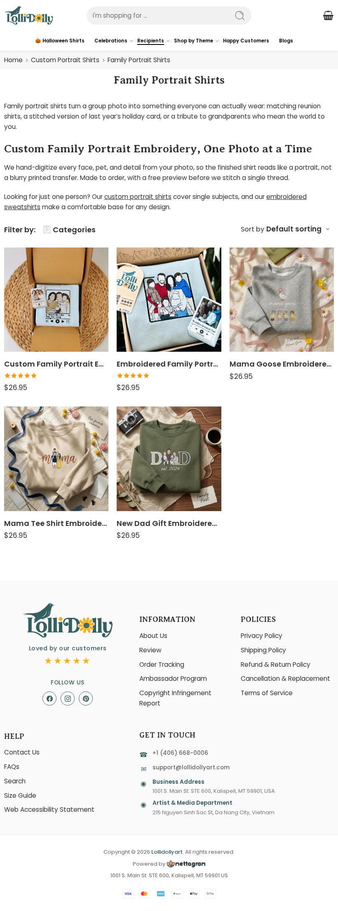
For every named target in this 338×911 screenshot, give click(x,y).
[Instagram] (68, 698)
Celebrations (110, 40)
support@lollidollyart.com (191, 767)
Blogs (286, 40)
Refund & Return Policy (275, 664)
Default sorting (294, 229)
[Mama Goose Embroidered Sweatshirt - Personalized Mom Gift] (282, 300)
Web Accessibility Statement (49, 809)
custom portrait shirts (137, 196)
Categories (74, 229)
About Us (153, 635)
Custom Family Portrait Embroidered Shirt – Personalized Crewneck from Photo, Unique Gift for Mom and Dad (56, 364)
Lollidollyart (167, 852)
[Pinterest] (86, 698)
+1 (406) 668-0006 (180, 753)
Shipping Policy (263, 650)
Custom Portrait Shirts (65, 60)
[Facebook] (49, 698)
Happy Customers (246, 40)
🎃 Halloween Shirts (59, 40)
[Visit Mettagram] (185, 864)
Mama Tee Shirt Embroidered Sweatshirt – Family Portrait (56, 523)
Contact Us (22, 752)
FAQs (11, 766)
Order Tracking (161, 664)
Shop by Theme (193, 40)
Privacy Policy (261, 635)
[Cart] (328, 15)
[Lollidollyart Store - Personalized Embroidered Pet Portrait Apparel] (28, 15)
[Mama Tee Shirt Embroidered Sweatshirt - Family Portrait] (56, 458)
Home (13, 60)
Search (15, 781)
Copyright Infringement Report (175, 698)
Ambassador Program (173, 678)
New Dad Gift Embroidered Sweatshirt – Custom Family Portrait (169, 523)
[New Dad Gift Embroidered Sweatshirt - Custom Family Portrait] (169, 458)
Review (150, 650)
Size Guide (20, 795)
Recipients (150, 40)
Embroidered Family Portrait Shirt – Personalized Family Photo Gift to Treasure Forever (169, 364)
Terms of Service (267, 693)
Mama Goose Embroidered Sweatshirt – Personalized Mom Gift (282, 364)
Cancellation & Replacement (285, 678)
